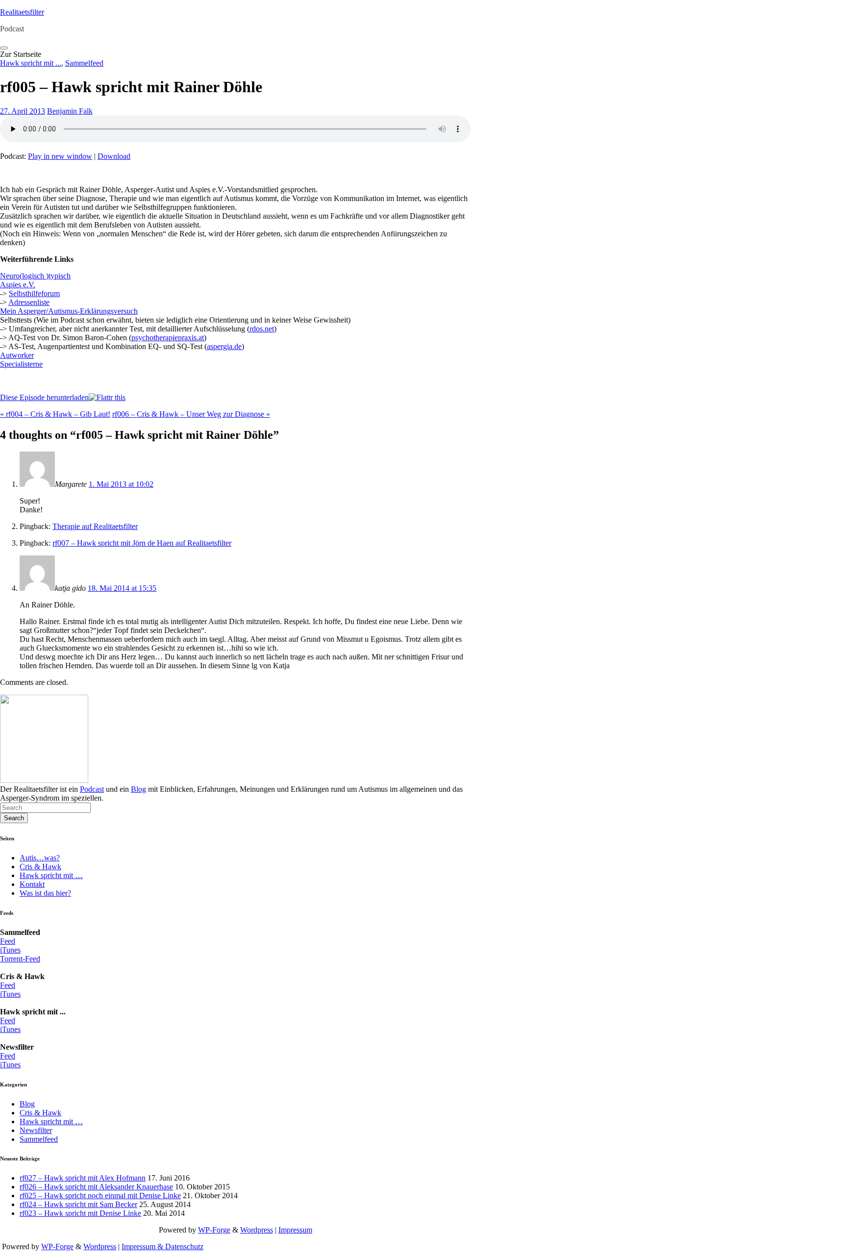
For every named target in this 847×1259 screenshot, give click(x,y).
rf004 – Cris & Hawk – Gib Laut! (55, 414)
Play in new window (60, 156)
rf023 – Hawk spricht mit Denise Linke (80, 1213)
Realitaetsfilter (22, 12)
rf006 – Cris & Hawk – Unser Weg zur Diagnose (191, 414)
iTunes (10, 950)
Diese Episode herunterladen (44, 397)
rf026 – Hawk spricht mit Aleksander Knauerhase (96, 1187)
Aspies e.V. (17, 284)
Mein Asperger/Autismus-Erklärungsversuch (69, 311)
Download (114, 156)
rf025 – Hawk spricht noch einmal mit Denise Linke (100, 1195)
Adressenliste (29, 302)
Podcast (92, 789)
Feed (7, 941)
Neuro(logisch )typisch (35, 276)
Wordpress (256, 1230)
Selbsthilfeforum (34, 293)
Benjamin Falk (70, 111)
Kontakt (32, 884)
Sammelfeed (84, 63)
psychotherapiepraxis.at (167, 337)
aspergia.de (224, 346)
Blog (138, 789)
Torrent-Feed (20, 959)
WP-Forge (214, 1230)
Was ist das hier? (45, 893)
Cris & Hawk (40, 866)
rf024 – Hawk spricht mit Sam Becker (78, 1204)
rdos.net (261, 329)
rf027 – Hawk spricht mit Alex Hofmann (83, 1178)
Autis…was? (40, 858)
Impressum (295, 1230)
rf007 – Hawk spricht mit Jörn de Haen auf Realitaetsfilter (141, 543)
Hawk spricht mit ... (30, 63)
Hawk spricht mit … (51, 875)
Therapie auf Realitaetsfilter (95, 526)
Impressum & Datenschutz (162, 1246)
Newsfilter (36, 1130)
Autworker (17, 355)
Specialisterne (21, 364)
